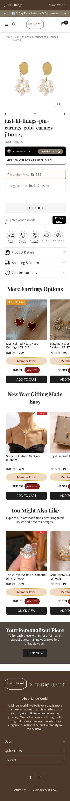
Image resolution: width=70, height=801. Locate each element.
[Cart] (63, 24)
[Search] (14, 24)
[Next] (63, 113)
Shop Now (35, 653)
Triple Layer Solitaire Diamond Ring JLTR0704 (26, 576)
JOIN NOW (32, 370)
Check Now (59, 220)
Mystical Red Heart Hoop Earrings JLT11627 (22, 345)
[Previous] (6, 113)
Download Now (48, 151)
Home (8, 37)
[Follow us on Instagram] (39, 777)
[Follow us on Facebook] (30, 777)
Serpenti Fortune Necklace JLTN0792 (23, 458)
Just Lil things (13, 5)
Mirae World (57, 5)
